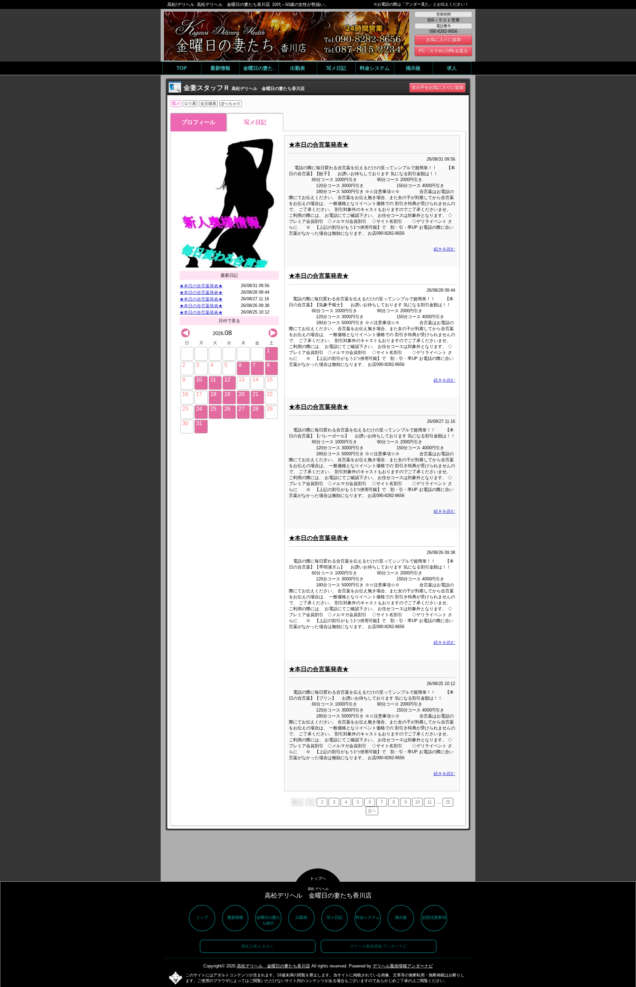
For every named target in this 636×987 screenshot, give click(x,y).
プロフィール (198, 122)
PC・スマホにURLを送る (443, 50)
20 (241, 394)
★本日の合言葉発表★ (201, 285)
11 (213, 379)
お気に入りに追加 (443, 39)
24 (199, 409)
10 (199, 379)
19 (227, 394)
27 (241, 409)
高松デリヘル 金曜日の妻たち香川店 (273, 965)
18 (213, 394)
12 (227, 379)
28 (255, 409)
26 (227, 409)
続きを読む (444, 249)
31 (199, 423)
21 (255, 394)
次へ (372, 810)
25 (213, 409)
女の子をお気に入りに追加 (437, 87)
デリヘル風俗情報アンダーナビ (403, 965)
